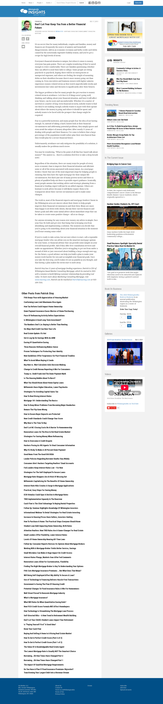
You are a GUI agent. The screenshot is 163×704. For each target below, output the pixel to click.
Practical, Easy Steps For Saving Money (40, 490)
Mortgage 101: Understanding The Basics (41, 400)
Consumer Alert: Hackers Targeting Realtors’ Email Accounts (49, 463)
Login (129, 3)
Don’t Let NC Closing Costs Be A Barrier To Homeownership (48, 427)
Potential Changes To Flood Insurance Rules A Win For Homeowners (51, 588)
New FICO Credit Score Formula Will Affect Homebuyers (47, 606)
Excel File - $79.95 (125, 322)
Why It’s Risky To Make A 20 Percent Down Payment (45, 450)
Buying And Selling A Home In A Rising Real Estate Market (48, 633)
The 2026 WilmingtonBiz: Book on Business (129, 296)
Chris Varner (120, 83)
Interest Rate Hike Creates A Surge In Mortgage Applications (49, 486)
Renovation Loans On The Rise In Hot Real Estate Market (47, 432)
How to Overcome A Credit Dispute (38, 441)
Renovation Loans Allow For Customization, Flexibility (46, 562)
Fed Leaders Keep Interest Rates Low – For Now (43, 468)
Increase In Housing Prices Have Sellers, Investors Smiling (48, 517)
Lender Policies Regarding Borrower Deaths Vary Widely (46, 459)
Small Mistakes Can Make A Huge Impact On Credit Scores (48, 553)
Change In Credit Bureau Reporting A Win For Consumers (47, 369)
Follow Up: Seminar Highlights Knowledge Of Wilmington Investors (51, 508)
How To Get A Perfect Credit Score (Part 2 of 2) (43, 638)
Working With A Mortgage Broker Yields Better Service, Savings (50, 548)
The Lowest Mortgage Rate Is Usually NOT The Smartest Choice (50, 651)
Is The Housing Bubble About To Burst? (39, 378)
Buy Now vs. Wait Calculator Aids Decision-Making (45, 365)
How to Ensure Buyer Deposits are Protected (42, 414)
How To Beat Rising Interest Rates (38, 396)
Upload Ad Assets (126, 690)
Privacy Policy (60, 694)
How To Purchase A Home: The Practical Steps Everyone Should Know (52, 521)
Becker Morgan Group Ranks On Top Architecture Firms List (120, 136)
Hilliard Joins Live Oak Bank (117, 120)
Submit (81, 3)
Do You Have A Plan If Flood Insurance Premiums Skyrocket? (49, 669)
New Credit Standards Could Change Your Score (43, 418)
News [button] (31, 3)
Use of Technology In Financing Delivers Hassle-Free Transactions (51, 580)
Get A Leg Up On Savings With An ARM (39, 338)
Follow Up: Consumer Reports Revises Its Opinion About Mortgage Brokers (54, 544)
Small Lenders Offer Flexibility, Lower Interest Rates (45, 535)
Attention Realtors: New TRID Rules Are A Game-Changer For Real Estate (53, 530)
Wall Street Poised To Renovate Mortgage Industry (44, 593)
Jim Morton (120, 73)
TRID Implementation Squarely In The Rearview (43, 499)
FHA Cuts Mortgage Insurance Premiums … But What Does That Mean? (52, 571)
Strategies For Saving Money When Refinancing (43, 436)
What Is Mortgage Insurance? (36, 597)
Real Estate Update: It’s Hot (35, 333)
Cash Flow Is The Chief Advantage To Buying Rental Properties (49, 503)
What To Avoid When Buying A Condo (39, 360)
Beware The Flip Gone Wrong (35, 409)
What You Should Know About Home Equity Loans (44, 383)
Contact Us (58, 688)
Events (90, 686)
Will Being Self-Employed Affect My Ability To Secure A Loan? (49, 575)
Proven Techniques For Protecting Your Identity (43, 351)
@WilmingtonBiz (69, 690)
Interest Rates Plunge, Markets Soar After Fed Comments (47, 557)
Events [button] (48, 3)
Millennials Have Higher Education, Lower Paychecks (46, 387)
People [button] (39, 3)
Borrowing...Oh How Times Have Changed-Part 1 (43, 660)
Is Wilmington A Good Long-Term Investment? (42, 320)
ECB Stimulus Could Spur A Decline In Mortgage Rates (46, 494)
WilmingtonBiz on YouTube (127, 404)
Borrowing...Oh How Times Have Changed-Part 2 (43, 656)
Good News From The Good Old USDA (39, 454)
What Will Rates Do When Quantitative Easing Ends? (45, 602)
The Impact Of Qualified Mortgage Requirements (44, 665)
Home (23, 3)
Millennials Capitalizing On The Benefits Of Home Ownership (49, 481)
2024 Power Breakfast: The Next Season (119, 340)
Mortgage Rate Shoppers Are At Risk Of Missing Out (45, 477)
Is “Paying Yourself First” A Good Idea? (40, 624)
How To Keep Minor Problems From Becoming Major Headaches (49, 405)
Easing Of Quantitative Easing (36, 342)
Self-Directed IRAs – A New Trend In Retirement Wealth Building (50, 615)
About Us (58, 686)
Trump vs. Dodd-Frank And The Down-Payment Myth (45, 374)
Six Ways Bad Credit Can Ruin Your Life (40, 329)
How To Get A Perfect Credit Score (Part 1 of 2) (43, 642)
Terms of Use (59, 692)
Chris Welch (120, 93)
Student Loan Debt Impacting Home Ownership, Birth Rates (48, 526)
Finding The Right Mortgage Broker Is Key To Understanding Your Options (53, 566)
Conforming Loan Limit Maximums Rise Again (42, 302)
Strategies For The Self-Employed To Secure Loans (44, 472)
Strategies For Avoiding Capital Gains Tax (41, 392)
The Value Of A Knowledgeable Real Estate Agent (44, 647)
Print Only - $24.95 (125, 314)
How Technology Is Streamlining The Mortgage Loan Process (48, 611)
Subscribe (123, 686)
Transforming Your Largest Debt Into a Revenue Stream (46, 672)
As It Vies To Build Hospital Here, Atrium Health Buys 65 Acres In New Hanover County (124, 127)
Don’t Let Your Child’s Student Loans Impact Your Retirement (48, 620)
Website (24, 31)
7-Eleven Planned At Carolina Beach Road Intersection (130, 112)
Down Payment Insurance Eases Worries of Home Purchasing (49, 311)
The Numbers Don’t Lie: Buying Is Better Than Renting (45, 324)
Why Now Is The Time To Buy (35, 423)
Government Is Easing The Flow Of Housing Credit (44, 584)
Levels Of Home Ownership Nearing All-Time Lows (44, 539)
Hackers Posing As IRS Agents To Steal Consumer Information (49, 445)
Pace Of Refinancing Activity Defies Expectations (44, 315)
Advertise (123, 688)
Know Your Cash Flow (32, 629)
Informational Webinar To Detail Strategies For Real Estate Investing (52, 512)
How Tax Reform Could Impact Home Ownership (43, 306)
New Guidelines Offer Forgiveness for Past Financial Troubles (49, 356)
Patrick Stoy (59, 31)
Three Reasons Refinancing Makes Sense (41, 347)
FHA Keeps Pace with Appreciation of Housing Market (46, 297)
